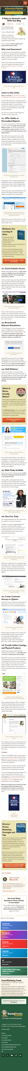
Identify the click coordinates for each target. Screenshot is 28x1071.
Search (21, 3)
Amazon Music (19, 97)
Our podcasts (4, 1037)
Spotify (23, 95)
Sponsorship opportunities (7, 1049)
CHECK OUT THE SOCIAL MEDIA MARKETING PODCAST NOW (14, 865)
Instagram (4, 67)
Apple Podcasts (16, 95)
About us (3, 1033)
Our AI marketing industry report (8, 1047)
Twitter (18, 66)
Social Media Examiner (8, 3)
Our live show (4, 1042)
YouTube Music (5, 97)
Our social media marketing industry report (11, 1044)
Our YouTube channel (6, 1040)
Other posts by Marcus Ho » (9, 891)
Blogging (8, 873)
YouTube (12, 97)
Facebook (13, 66)
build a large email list (12, 759)
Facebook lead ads (15, 777)
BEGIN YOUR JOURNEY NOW (14, 12)
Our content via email (6, 1035)
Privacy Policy (21, 1026)
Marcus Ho (13, 880)
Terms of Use (14, 1026)
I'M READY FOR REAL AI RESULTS (14, 420)
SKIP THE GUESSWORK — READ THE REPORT (14, 260)
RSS (25, 97)
